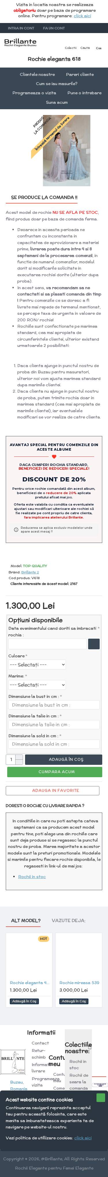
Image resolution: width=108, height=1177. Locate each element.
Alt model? (26, 920)
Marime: (16, 676)
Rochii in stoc (32, 877)
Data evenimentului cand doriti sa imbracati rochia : (52, 631)
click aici (82, 16)
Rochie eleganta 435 (30, 982)
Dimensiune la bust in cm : (33, 696)
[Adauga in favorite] (45, 1001)
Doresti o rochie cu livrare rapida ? (45, 806)
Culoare (16, 656)
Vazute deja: (69, 920)
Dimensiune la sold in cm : (33, 736)
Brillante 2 (30, 572)
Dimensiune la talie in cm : (33, 716)
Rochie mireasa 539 (79, 982)
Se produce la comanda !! (44, 197)
